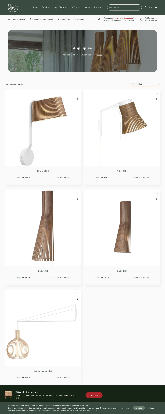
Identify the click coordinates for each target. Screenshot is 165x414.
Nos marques (61, 7)
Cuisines (46, 7)
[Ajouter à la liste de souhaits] (77, 93)
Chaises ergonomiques (42, 19)
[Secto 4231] (122, 228)
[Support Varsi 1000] (43, 328)
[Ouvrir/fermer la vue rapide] (77, 99)
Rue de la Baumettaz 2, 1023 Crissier (119, 20)
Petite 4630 (122, 171)
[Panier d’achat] (156, 7)
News (87, 7)
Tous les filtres (16, 84)
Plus (96, 7)
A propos (76, 7)
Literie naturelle (18, 19)
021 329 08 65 (151, 20)
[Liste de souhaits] (150, 7)
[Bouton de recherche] (139, 7)
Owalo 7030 (43, 171)
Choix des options (62, 178)
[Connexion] (145, 7)
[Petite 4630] (122, 128)
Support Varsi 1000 (43, 371)
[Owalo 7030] (43, 128)
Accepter (139, 408)
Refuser (151, 408)
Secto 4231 (122, 271)
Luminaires (65, 19)
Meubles (80, 19)
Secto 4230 (42, 271)
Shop (35, 7)
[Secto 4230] (43, 228)
